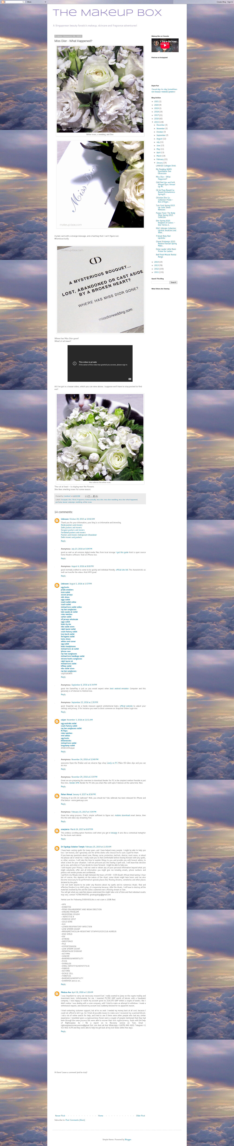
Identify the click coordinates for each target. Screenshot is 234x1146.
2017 (156, 115)
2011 (156, 272)
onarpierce (65, 829)
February (160, 159)
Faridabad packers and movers (73, 532)
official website (126, 706)
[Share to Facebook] (94, 496)
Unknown (65, 519)
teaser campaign (69, 502)
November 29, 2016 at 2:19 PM (84, 777)
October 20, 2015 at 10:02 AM (82, 519)
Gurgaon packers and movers (73, 530)
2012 (156, 269)
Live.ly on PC (112, 763)
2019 (156, 108)
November (161, 128)
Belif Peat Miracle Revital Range (166, 255)
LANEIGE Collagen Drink (166, 165)
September (161, 135)
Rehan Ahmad (66, 794)
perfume (59, 502)
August (160, 139)
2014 (156, 262)
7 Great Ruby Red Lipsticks (163, 237)
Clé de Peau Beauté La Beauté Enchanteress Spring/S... (165, 192)
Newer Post (60, 1115)
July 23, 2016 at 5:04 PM (81, 549)
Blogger (128, 1139)
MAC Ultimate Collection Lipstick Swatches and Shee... (166, 230)
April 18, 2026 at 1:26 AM (82, 992)
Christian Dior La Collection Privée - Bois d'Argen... (164, 199)
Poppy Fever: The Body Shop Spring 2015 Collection (165, 215)
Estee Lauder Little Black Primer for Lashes (166, 250)
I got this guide (122, 552)
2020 (156, 105)
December (161, 125)
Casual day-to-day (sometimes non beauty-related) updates (164, 90)
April (159, 152)
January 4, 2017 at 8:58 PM (84, 794)
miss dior (100, 499)
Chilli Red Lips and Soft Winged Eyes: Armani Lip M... (165, 184)
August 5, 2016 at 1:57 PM (80, 583)
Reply (63, 541)
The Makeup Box (107, 13)
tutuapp (114, 833)
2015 (156, 122)
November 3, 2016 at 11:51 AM (80, 720)
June (159, 145)
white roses (87, 502)
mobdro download (122, 815)
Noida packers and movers (71, 525)
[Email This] (86, 496)
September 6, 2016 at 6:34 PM (84, 685)
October (160, 132)
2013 (156, 265)
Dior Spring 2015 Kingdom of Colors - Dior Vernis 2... (165, 222)
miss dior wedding (111, 499)
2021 (156, 101)
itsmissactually (90, 499)
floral (74, 499)
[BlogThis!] (89, 496)
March (159, 156)
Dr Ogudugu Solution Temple (72, 846)
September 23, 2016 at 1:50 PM (84, 702)
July (158, 142)
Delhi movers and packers (71, 537)
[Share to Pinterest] (96, 496)
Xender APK (74, 783)
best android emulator (119, 688)
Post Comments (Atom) (75, 1120)
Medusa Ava (66, 992)
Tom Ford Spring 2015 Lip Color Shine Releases (165, 207)
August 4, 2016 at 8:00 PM (82, 566)
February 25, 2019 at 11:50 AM (98, 846)
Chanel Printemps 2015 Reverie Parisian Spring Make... (166, 243)
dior (70, 499)
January (160, 162)
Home (100, 1115)
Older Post (140, 1115)
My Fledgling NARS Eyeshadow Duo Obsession (164, 171)
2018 (156, 111)
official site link (122, 570)
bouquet (64, 499)
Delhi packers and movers (71, 527)
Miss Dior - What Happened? (163, 178)
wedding (79, 502)
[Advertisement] (100, 1094)
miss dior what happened (128, 499)
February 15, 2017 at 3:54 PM (83, 812)
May (159, 149)
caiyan (63, 720)
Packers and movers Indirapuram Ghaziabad (78, 535)
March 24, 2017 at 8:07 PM (81, 829)
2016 (156, 118)
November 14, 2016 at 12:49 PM (84, 759)
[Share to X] (91, 496)
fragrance (80, 499)
